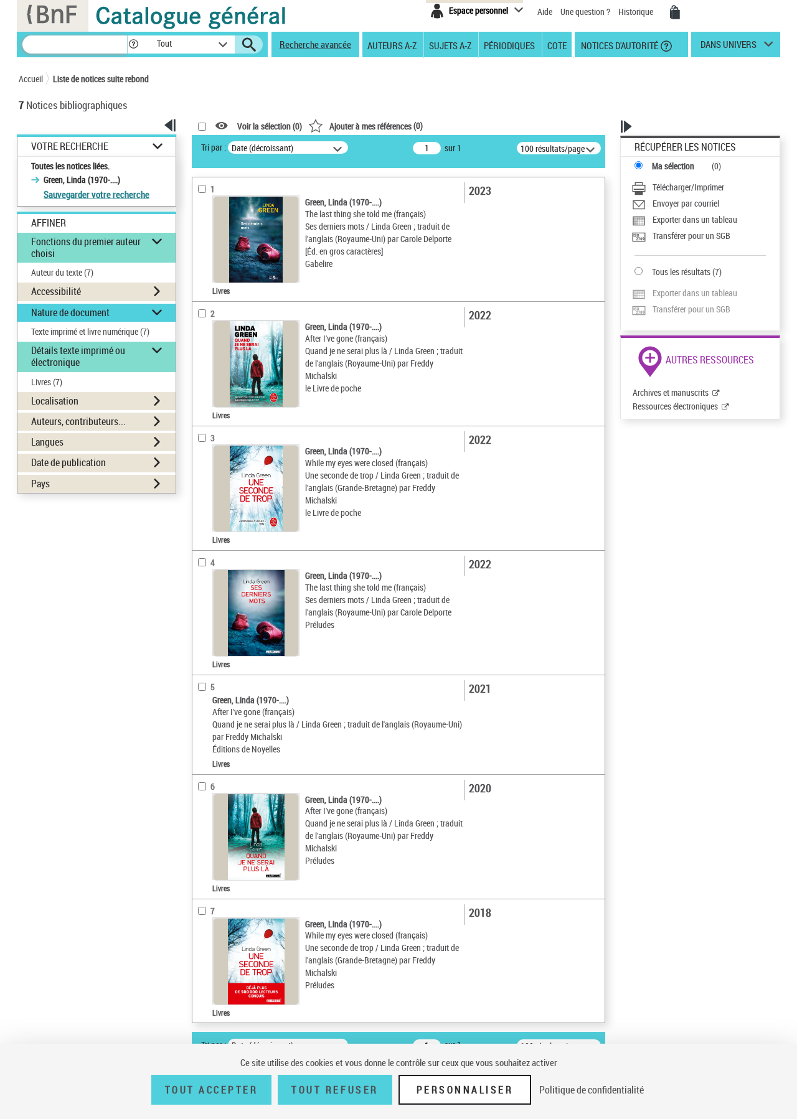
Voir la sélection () (269, 126)
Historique (636, 11)
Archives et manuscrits (671, 392)
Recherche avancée (315, 44)
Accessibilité (56, 291)
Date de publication (68, 462)
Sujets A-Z (450, 45)
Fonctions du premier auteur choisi (86, 247)
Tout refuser (334, 1090)
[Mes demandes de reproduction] (674, 12)
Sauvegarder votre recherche (96, 194)
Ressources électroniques (675, 406)
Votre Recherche (69, 146)
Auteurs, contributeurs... (78, 421)
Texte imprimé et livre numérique (90, 331)
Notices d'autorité (618, 45)
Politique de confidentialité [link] (591, 1090)
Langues (47, 442)
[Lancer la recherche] (249, 44)
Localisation (54, 401)
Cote (557, 45)
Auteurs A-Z (392, 45)
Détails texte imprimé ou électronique (78, 356)
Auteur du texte (62, 272)
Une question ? (586, 11)
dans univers (728, 47)
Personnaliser (465, 1090)
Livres (46, 382)
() (376, 125)
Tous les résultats (681, 272)
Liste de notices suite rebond (101, 79)
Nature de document (70, 312)
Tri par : (213, 147)
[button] (133, 44)
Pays (40, 483)
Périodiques (509, 45)
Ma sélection (673, 166)
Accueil (31, 79)
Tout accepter (211, 1090)
